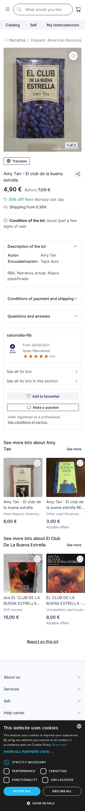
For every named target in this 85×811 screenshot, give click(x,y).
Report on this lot (42, 641)
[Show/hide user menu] (6, 10)
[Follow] (73, 56)
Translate (19, 161)
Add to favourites (46, 396)
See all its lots (19, 371)
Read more (59, 745)
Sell (33, 25)
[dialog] (42, 765)
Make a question (46, 407)
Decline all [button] (62, 791)
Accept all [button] (22, 791)
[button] (42, 246)
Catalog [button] (13, 25)
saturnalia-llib (19, 335)
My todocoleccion (63, 25)
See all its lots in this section (32, 381)
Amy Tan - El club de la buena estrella (22, 504)
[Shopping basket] (78, 9)
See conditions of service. (28, 422)
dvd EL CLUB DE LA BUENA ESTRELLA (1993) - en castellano (22, 600)
